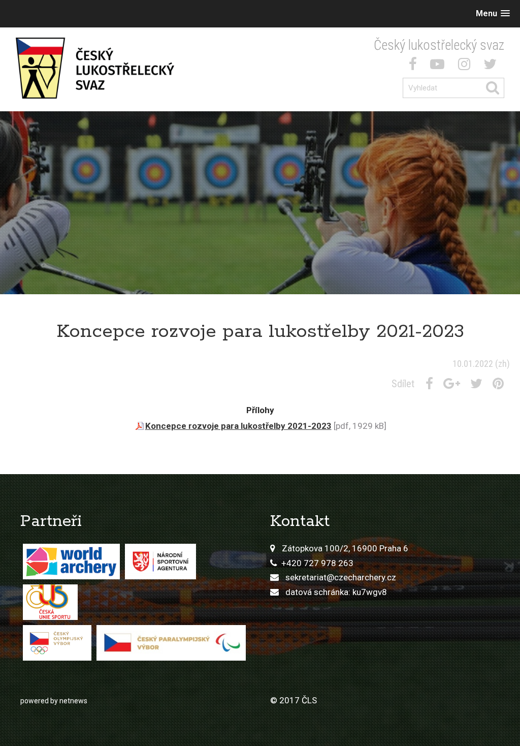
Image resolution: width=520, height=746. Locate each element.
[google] (453, 383)
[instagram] (466, 66)
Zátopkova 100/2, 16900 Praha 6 (345, 548)
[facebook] (415, 66)
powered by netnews (53, 701)
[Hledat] (494, 88)
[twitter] (492, 66)
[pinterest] (500, 383)
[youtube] (439, 66)
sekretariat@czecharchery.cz (340, 577)
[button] (493, 13)
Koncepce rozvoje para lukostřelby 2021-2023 (238, 426)
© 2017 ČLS (293, 700)
